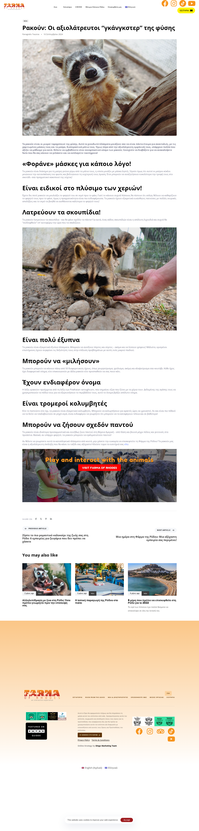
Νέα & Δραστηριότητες (118, 697)
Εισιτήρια (171, 697)
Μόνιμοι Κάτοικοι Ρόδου (95, 7)
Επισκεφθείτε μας (115, 7)
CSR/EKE (78, 7)
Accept (127, 820)
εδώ (126, 444)
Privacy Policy (84, 740)
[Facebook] (165, 3)
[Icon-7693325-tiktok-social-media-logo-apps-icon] (182, 3)
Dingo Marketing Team (106, 745)
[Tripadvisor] (160, 731)
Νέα (25, 21)
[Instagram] (173, 3)
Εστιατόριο (67, 7)
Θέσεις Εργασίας (157, 697)
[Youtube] (191, 3)
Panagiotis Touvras (30, 34)
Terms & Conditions (101, 740)
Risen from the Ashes (95, 697)
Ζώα (55, 7)
